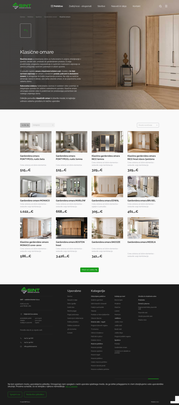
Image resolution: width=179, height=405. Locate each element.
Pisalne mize (142, 320)
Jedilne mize (119, 322)
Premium (118, 314)
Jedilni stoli (118, 325)
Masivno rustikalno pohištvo (100, 369)
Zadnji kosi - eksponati (80, 6)
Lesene (117, 311)
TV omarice (95, 329)
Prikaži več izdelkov (88, 270)
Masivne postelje (96, 347)
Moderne (118, 304)
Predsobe (141, 300)
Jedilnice (118, 318)
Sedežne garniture (97, 300)
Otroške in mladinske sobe (147, 296)
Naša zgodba (71, 304)
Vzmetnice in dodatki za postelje (122, 352)
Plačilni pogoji (71, 311)
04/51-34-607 (28, 342)
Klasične (117, 307)
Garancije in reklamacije (75, 318)
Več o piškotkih (71, 386)
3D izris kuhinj (71, 329)
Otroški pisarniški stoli (145, 316)
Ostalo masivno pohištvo (99, 362)
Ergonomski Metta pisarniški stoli (147, 308)
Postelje (117, 344)
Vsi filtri (24, 125)
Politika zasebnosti (73, 325)
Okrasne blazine (96, 318)
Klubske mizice (96, 340)
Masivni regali (95, 355)
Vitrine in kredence (97, 333)
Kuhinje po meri (120, 296)
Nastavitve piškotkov (35, 394)
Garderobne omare (50, 17)
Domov (22, 17)
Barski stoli (118, 329)
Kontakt (136, 6)
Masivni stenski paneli (98, 366)
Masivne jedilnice (96, 358)
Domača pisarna (143, 304)
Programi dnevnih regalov (99, 325)
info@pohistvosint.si (30, 346)
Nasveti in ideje (119, 6)
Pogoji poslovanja (73, 314)
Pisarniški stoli (142, 313)
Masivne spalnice (96, 351)
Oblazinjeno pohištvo (98, 296)
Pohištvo (58, 6)
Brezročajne (118, 300)
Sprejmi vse (15, 394)
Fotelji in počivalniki (97, 307)
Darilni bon (70, 307)
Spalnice (39, 17)
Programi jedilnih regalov (123, 336)
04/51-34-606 (28, 338)
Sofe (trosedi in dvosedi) (98, 304)
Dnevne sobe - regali (98, 322)
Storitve (101, 6)
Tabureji (93, 311)
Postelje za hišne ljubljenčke (100, 314)
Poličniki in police (96, 336)
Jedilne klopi (119, 333)
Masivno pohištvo (97, 344)
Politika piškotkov (73, 322)
